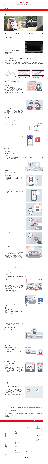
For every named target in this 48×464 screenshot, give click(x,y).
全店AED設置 (37, 430)
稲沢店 (5, 437)
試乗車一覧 (16, 449)
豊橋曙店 (16, 430)
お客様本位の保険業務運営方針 (39, 428)
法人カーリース (16, 450)
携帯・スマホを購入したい (28, 444)
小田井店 (5, 433)
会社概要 (37, 426)
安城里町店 (5, 453)
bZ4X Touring (6, 8)
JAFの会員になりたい (28, 445)
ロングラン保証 (27, 429)
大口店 (5, 436)
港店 (4, 443)
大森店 (5, 445)
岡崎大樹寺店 (5, 447)
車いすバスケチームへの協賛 (39, 429)
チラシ (5, 429)
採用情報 (26, 451)
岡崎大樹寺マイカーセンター (18, 440)
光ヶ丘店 (5, 454)
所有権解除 (18, 459)
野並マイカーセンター (17, 435)
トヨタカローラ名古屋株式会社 (39, 434)
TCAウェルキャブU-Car (28, 428)
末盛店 (5, 444)
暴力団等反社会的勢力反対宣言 (39, 427)
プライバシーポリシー (23, 459)
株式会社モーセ (37, 440)
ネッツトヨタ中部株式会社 (38, 435)
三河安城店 (16, 432)
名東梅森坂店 (5, 446)
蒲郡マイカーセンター (17, 441)
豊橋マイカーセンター (17, 442)
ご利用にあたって (29, 459)
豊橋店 (15, 425)
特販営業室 (16, 433)
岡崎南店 (5, 448)
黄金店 (5, 434)
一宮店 (5, 435)
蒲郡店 (15, 424)
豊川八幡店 (16, 431)
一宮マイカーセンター (17, 444)
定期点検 (26, 436)
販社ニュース (5, 426)
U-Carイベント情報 (27, 427)
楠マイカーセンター (17, 434)
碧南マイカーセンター (17, 443)
